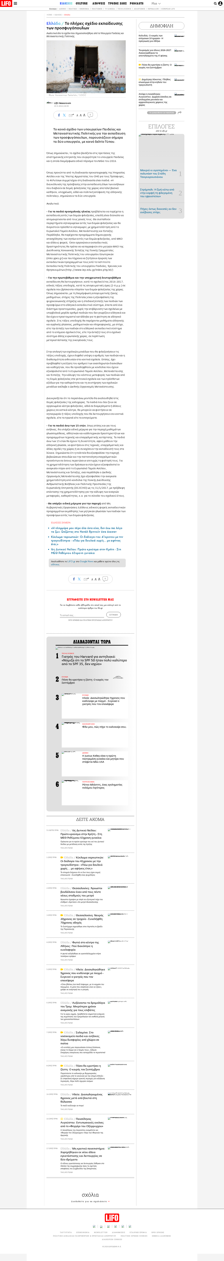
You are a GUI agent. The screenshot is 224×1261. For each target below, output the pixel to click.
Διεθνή (62, 9)
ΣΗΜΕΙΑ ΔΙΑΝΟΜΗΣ (161, 1236)
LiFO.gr (71, 561)
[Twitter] (122, 89)
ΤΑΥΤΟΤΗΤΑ (66, 1232)
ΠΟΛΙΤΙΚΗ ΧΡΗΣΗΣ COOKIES (134, 1236)
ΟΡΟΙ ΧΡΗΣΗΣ (73, 620)
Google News (86, 561)
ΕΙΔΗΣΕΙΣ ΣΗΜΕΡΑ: (61, 522)
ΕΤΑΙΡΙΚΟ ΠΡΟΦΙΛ (138, 1232)
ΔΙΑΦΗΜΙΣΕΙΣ (118, 1232)
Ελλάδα (53, 9)
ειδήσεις (55, 564)
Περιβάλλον (153, 9)
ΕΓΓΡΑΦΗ (113, 614)
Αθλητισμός (139, 9)
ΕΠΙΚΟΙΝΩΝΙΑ (82, 1232)
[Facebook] (118, 89)
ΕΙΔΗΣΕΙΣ (58, 15)
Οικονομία (84, 9)
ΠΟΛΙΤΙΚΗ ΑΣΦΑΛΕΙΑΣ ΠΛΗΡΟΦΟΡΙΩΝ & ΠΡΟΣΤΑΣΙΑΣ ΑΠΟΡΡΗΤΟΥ (84, 1236)
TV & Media (110, 9)
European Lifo (168, 9)
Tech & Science (124, 9)
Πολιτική (72, 9)
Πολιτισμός (97, 9)
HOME (49, 15)
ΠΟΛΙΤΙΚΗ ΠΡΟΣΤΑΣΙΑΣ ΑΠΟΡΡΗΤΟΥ (98, 620)
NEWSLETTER (100, 1232)
